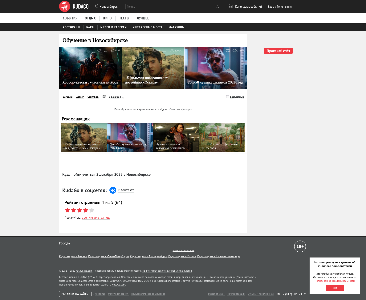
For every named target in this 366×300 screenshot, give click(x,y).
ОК (335, 288)
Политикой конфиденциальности (335, 280)
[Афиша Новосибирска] (73, 6)
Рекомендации (76, 118)
